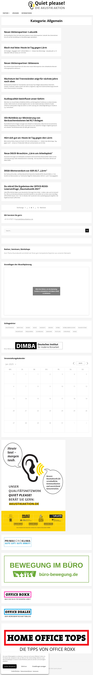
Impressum (35, 671)
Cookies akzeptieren (10, 666)
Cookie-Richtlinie (15, 671)
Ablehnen (24, 666)
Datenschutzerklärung (26, 671)
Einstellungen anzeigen (39, 666)
